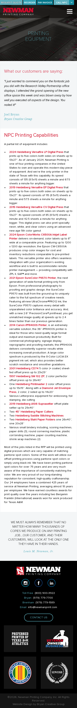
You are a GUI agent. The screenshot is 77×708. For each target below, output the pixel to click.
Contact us (38, 617)
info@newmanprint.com (42, 607)
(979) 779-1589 (45, 602)
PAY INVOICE (45, 3)
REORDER (29, 3)
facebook (38, 582)
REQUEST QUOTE (11, 3)
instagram (25, 582)
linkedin (51, 582)
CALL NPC (61, 3)
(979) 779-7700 (43, 597)
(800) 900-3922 (45, 593)
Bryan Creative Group (51, 704)
